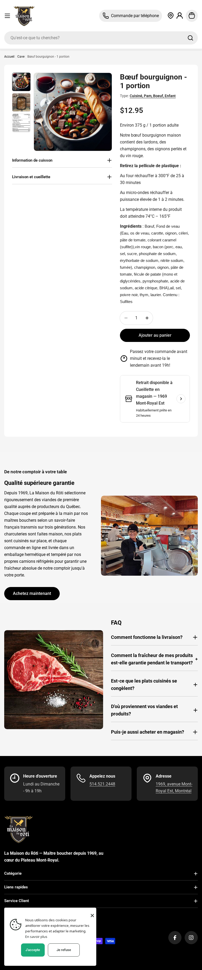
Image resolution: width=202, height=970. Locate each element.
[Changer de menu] (7, 16)
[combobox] (101, 37)
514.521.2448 (102, 784)
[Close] (92, 915)
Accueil (9, 56)
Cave (20, 56)
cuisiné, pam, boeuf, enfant (153, 96)
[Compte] (179, 15)
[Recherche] (190, 38)
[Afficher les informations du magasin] (180, 398)
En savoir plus (36, 936)
